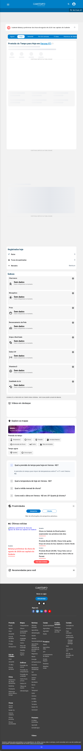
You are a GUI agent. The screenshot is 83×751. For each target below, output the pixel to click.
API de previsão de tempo (69, 655)
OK (41, 747)
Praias (11, 644)
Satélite (15, 452)
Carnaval (34, 710)
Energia (34, 659)
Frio (33, 688)
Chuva (29, 439)
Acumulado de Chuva (19, 444)
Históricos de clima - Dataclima (12, 681)
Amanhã (30, 36)
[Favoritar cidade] (53, 43)
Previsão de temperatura (24, 670)
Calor (33, 693)
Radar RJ (12, 710)
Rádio (45, 634)
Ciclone (34, 696)
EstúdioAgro (36, 728)
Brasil (10, 625)
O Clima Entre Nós (35, 721)
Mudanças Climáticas (35, 668)
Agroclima (35, 630)
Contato (69, 623)
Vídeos (34, 735)
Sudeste (34, 675)
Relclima (11, 686)
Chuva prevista (11, 718)
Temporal (35, 690)
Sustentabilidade (37, 641)
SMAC (45, 644)
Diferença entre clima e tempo (13, 693)
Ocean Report (45, 660)
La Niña (34, 701)
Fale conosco (69, 632)
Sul (33, 672)
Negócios (35, 654)
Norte (33, 685)
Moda (33, 656)
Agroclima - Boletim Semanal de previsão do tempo (35, 647)
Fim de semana (43, 36)
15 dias (56, 36)
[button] (68, 4)
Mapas (22, 623)
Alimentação (36, 633)
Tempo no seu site (57, 631)
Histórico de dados (70, 36)
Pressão (40, 439)
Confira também (57, 623)
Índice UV (23, 683)
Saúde (34, 635)
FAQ (67, 646)
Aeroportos (33, 511)
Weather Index (45, 667)
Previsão (12, 623)
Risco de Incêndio (48, 444)
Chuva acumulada (12, 723)
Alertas (34, 638)
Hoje (21, 36)
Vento (34, 444)
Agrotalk (34, 725)
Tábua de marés (23, 687)
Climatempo (41, 598)
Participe (57, 627)
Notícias (35, 623)
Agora (12, 36)
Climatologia (24, 691)
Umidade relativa (23, 639)
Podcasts (12, 689)
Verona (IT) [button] (45, 43)
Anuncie (68, 628)
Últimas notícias (34, 626)
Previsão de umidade (24, 675)
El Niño (34, 699)
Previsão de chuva (24, 666)
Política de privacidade (36, 743)
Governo (34, 665)
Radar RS (35, 707)
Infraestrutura (36, 662)
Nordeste (35, 682)
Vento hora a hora (23, 679)
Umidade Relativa (55, 439)
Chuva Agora (28, 452)
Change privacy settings (70, 641)
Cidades (49, 511)
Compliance (70, 625)
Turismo (34, 704)
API (44, 652)
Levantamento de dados (48, 655)
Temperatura (16, 439)
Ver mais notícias (41, 562)
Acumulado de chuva (24, 632)
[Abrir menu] (8, 4)
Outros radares (11, 714)
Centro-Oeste (34, 678)
